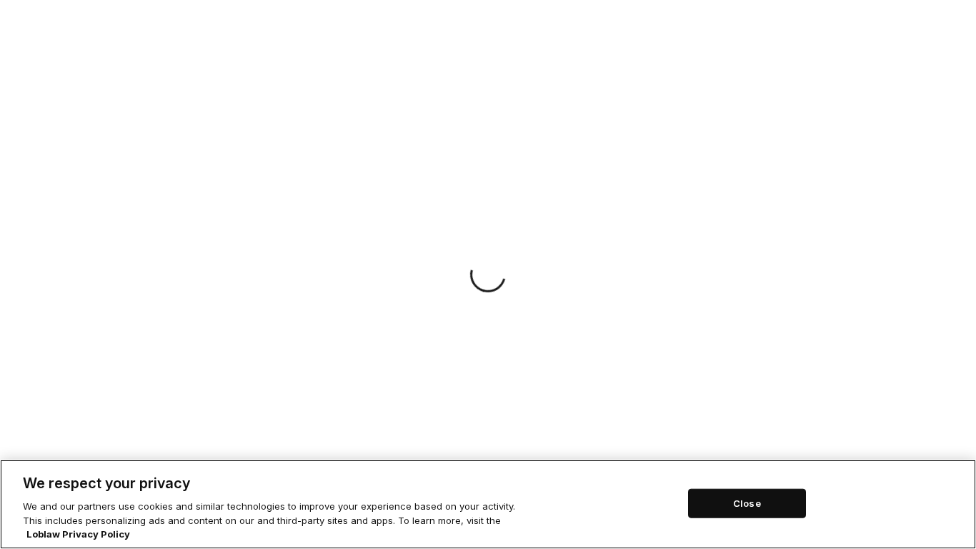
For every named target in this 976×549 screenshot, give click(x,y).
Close (747, 502)
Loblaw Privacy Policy (78, 534)
